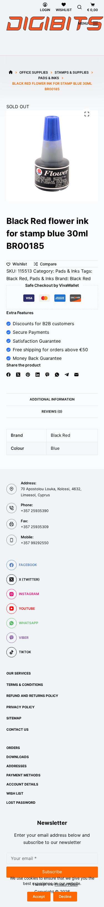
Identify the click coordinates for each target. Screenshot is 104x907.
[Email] (76, 375)
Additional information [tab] (52, 399)
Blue (55, 448)
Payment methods (23, 775)
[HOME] (11, 72)
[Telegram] (67, 375)
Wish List (14, 793)
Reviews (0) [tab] (52, 411)
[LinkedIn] (37, 375)
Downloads (17, 757)
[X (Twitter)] (18, 375)
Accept (39, 896)
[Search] (79, 7)
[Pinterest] (28, 375)
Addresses (16, 766)
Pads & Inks (67, 271)
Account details (22, 784)
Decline (65, 896)
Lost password (20, 802)
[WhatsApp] (57, 375)
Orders (13, 748)
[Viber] (47, 375)
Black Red (16, 278)
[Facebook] (8, 375)
